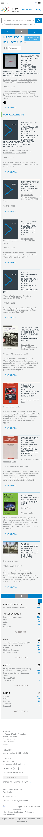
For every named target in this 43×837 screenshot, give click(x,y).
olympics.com (22, 801)
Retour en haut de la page (15, 782)
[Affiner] (21, 31)
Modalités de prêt (9, 796)
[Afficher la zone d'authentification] (8, 2)
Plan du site (7, 792)
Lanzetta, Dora (10, 461)
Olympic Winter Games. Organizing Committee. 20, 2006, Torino (20, 80)
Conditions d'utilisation (13, 812)
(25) (20, 657)
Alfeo (14, 819)
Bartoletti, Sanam (10, 79)
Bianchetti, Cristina (10, 561)
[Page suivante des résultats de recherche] (35, 31)
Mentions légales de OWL (13, 789)
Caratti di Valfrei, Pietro (30, 459)
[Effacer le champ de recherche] (34, 20)
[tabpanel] (21, 374)
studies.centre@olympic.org (13, 764)
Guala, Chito (26, 508)
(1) (20, 632)
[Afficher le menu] (2, 2)
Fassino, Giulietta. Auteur (29, 347)
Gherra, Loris (26, 399)
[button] (21, 607)
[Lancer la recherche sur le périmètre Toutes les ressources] (38, 20)
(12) (20, 711)
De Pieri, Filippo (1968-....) (27, 345)
